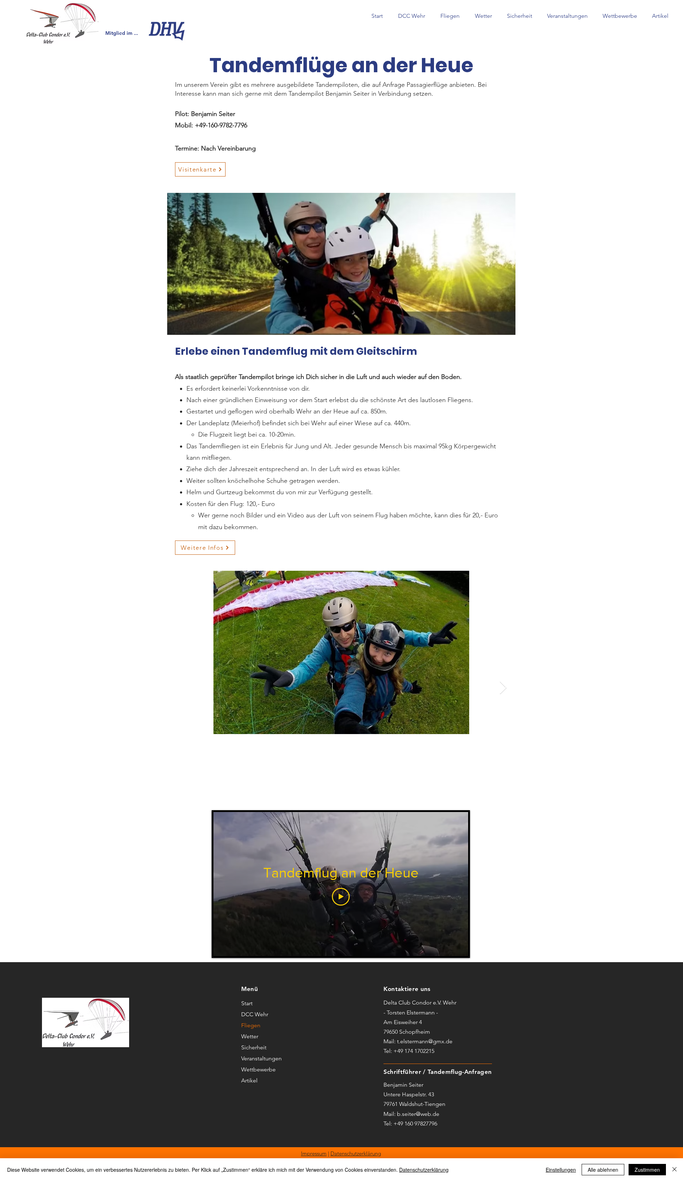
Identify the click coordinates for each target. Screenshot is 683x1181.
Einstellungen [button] (561, 1169)
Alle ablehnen (603, 1169)
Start (247, 1003)
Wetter (249, 1036)
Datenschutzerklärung (355, 1153)
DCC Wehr (254, 1014)
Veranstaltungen (261, 1058)
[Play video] (341, 897)
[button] (411, 16)
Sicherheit (253, 1047)
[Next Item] (503, 688)
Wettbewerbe (258, 1069)
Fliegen (250, 1025)
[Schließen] (674, 1169)
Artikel (249, 1080)
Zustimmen (647, 1169)
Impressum (314, 1153)
